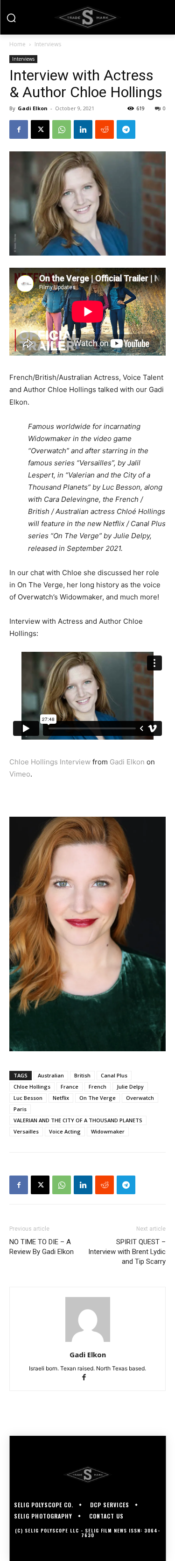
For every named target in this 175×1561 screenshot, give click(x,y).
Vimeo (19, 774)
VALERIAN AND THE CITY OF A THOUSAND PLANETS (78, 1120)
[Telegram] (126, 129)
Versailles (26, 1131)
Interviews (48, 44)
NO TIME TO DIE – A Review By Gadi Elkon (41, 1247)
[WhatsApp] (61, 129)
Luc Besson (28, 1097)
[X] (40, 129)
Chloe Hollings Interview (50, 761)
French (97, 1086)
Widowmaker (108, 1131)
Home (17, 44)
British (82, 1075)
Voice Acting (65, 1131)
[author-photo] (87, 1342)
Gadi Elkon (33, 108)
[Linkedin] (83, 129)
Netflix (61, 1097)
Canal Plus (114, 1075)
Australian (51, 1075)
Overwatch (140, 1097)
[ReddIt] (104, 129)
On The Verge (97, 1097)
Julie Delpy (130, 1086)
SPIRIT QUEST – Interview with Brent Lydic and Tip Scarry (127, 1252)
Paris (20, 1108)
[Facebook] (18, 129)
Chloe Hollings (32, 1086)
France (69, 1086)
